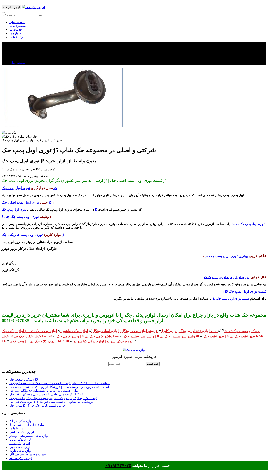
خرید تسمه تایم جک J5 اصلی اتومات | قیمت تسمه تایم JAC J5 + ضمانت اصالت (59, 383)
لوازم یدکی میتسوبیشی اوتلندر (28, 435)
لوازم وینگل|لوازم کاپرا (178, 331)
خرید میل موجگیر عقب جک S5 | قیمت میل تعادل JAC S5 (46, 394)
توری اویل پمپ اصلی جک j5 (27, 202)
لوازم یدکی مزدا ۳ (21, 421)
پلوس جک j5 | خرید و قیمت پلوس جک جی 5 (37, 405)
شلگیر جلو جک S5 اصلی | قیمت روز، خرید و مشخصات (44, 390)
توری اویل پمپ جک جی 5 (20, 217)
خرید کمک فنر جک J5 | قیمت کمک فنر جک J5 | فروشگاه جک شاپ (51, 401)
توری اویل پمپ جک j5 (29, 188)
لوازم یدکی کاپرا (19, 447)
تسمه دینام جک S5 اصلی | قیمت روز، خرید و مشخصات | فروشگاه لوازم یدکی (59, 387)
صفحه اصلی (17, 22)
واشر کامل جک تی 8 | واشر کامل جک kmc (88, 336)
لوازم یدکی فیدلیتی (21, 432)
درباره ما (15, 33)
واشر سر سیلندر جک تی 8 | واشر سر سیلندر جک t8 (162, 336)
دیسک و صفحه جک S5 (23, 379)
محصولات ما (17, 25)
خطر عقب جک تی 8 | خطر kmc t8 (27, 336)
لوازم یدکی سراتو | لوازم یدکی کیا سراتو (103, 341)
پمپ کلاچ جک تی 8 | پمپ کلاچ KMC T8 (40, 341)
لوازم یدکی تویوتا (20, 439)
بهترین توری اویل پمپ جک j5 (226, 256)
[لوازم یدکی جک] (33, 7)
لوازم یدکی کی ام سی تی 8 (26, 424)
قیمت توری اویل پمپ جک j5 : (244, 291)
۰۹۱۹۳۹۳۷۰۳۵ (118, 465)
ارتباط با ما (16, 37)
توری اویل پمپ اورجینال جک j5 (226, 277)
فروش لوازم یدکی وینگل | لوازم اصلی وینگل (124, 331)
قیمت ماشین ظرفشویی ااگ (27, 454)
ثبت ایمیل (152, 363)
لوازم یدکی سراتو (20, 458)
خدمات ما (15, 29)
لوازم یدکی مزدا (19, 443)
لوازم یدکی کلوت (20, 450)
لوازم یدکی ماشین (74, 331)
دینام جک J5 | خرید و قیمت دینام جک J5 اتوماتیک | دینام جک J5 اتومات (53, 398)
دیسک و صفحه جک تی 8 (242, 331)
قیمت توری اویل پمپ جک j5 (230, 298)
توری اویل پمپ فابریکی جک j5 (34, 235)
